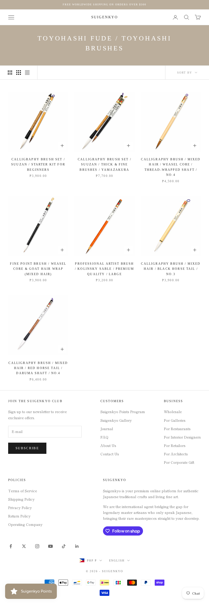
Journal (106, 428)
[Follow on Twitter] (24, 546)
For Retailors (175, 445)
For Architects (176, 453)
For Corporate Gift (179, 462)
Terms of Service (22, 490)
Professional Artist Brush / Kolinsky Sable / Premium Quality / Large (104, 269)
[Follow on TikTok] (63, 546)
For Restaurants (177, 428)
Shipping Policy (21, 499)
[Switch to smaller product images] (18, 72)
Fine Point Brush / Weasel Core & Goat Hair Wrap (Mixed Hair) (38, 269)
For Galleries (175, 420)
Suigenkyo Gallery (116, 420)
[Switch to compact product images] (27, 72)
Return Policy (19, 515)
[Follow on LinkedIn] (77, 546)
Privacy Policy (20, 507)
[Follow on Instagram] (37, 546)
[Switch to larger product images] (10, 72)
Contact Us (109, 453)
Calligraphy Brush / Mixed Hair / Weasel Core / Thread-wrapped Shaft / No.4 (170, 167)
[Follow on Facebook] (10, 546)
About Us (108, 445)
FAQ (104, 437)
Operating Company (25, 524)
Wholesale (173, 411)
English (117, 560)
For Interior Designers (182, 437)
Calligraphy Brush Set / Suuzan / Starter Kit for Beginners (38, 165)
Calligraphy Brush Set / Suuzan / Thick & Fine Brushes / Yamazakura (104, 165)
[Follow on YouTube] (50, 546)
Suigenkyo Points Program (122, 411)
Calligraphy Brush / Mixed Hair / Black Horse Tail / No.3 (170, 269)
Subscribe (27, 448)
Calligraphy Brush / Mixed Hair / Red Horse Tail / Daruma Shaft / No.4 (38, 368)
